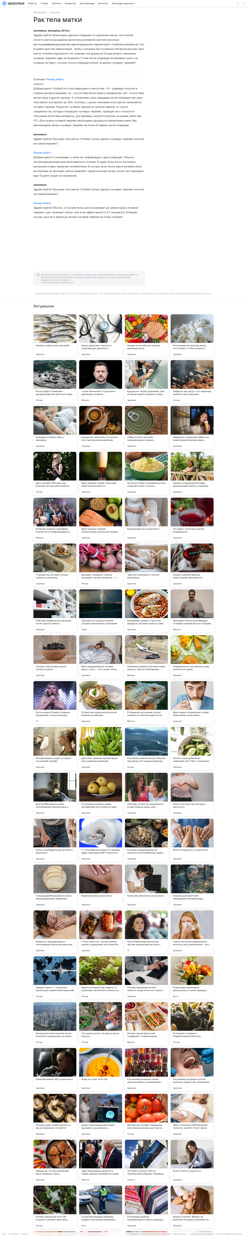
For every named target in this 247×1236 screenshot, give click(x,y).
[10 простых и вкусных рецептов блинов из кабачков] (100, 702)
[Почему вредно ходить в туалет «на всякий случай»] (54, 748)
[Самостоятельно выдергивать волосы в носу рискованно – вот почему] (192, 931)
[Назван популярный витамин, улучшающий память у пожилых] (192, 473)
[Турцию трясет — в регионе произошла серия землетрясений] (54, 977)
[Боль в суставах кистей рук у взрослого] (192, 794)
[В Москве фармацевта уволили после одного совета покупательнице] (54, 610)
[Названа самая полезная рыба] (54, 335)
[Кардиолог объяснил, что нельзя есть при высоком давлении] (100, 427)
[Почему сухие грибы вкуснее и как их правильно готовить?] (54, 1115)
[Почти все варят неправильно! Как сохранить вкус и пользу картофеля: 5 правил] (146, 473)
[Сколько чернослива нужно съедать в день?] (54, 656)
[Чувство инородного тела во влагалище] (146, 565)
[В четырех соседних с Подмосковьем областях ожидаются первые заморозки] (192, 1023)
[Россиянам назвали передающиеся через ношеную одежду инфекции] (146, 1207)
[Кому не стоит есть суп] (100, 1069)
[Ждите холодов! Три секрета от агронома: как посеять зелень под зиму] (100, 977)
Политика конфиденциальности (229, 1234)
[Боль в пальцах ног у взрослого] (192, 840)
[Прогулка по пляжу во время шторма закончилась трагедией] (100, 610)
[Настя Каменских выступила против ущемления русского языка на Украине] (146, 931)
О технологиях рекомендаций (200, 1234)
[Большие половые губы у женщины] (54, 427)
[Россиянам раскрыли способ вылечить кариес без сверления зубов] (192, 1069)
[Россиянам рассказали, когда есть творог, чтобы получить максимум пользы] (192, 335)
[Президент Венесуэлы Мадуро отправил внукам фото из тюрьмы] (192, 610)
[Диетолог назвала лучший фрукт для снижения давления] (100, 748)
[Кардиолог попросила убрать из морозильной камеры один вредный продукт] (192, 427)
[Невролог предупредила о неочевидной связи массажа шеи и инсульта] (54, 931)
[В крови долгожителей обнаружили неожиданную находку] (192, 886)
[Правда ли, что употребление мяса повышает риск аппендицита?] (54, 1161)
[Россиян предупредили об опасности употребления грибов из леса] (146, 840)
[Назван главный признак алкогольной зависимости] (192, 565)
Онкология (55, 12)
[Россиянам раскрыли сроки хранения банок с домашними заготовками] (146, 1069)
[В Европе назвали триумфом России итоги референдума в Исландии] (54, 519)
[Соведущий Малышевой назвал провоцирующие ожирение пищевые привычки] (54, 886)
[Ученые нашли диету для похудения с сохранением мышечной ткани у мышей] (146, 1023)
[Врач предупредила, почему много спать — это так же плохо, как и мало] (100, 656)
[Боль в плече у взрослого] (192, 1161)
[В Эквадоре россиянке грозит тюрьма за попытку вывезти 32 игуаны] (146, 702)
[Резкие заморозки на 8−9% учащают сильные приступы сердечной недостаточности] (54, 1207)
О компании (13, 1234)
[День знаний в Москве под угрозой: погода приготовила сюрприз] (54, 473)
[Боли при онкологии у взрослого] (146, 886)
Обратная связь (179, 1234)
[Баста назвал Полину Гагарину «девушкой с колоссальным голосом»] (54, 702)
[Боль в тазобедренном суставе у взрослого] (54, 840)
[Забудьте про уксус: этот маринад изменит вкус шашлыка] (192, 381)
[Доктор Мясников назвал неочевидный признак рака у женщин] (54, 794)
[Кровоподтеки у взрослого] (100, 886)
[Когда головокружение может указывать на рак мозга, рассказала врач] (100, 1115)
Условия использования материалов (155, 1234)
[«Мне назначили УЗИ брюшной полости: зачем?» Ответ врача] (192, 1115)
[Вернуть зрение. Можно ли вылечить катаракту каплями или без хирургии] (192, 1207)
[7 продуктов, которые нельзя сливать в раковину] (54, 565)
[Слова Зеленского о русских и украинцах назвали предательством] (100, 381)
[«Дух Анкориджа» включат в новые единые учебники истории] (100, 1161)
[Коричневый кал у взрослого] (146, 519)
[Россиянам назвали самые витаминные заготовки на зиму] (100, 794)
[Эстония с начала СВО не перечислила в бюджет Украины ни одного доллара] (146, 1161)
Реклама (24, 1234)
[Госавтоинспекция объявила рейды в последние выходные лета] (100, 1207)
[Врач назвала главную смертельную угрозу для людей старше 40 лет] (100, 519)
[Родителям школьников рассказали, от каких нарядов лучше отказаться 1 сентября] (192, 977)
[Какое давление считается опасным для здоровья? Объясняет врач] (100, 335)
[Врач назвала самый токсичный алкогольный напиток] (100, 473)
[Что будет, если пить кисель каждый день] (192, 519)
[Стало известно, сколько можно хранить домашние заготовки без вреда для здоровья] (100, 931)
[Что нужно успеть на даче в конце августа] (100, 1023)
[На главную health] (15, 3)
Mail (4, 1234)
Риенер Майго (55, 79)
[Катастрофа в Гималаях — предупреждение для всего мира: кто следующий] (54, 381)
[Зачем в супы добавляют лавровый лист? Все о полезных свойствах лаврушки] (192, 748)
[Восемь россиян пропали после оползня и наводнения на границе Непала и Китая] (54, 1023)
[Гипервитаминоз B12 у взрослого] (54, 1069)
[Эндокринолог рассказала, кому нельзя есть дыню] (192, 656)
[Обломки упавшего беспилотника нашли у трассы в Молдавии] (146, 656)
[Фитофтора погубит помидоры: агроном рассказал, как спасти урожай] (146, 1115)
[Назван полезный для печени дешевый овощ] (146, 335)
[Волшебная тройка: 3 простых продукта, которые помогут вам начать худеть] (146, 610)
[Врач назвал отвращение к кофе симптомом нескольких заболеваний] (192, 702)
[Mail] (4, 3)
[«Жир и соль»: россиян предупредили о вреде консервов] (146, 427)
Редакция (134, 1234)
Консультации (39, 12)
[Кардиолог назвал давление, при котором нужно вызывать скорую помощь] (146, 381)
